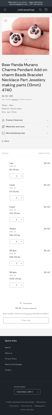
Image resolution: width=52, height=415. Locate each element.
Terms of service (26, 406)
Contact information (27, 410)
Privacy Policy (11, 358)
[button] (5, 10)
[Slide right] (31, 59)
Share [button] (6, 141)
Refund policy (41, 402)
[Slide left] (20, 59)
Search (8, 347)
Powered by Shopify (27, 402)
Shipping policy (40, 406)
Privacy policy (14, 406)
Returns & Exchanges (13, 364)
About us (8, 353)
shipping (28, 313)
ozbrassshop (16, 402)
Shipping (15, 99)
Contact (8, 370)
